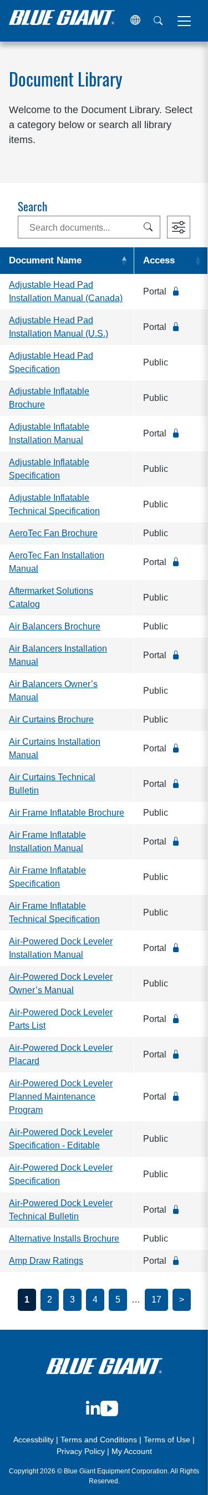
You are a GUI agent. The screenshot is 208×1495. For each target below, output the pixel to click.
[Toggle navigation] (184, 21)
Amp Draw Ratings (46, 1260)
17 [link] (156, 1299)
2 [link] (49, 1299)
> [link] (181, 1299)
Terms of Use (167, 1439)
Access (159, 260)
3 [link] (72, 1299)
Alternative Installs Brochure (64, 1238)
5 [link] (117, 1299)
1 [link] (26, 1299)
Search (32, 208)
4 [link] (95, 1299)
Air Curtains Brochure (51, 719)
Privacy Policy (81, 1451)
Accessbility (34, 1439)
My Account (131, 1451)
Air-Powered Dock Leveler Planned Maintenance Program (61, 1097)
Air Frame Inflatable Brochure (66, 812)
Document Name (45, 260)
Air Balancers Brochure (54, 626)
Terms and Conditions (98, 1439)
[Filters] (178, 227)
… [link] (135, 1299)
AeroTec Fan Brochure (53, 533)
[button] (135, 21)
